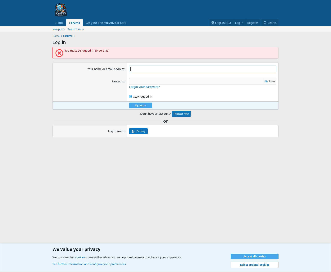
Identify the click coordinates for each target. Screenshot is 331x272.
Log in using (116, 131)
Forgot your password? (144, 87)
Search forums (76, 29)
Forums (74, 23)
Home (59, 23)
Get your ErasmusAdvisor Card (106, 23)
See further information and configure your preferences (89, 264)
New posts (58, 29)
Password (117, 81)
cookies (80, 257)
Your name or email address (105, 69)
